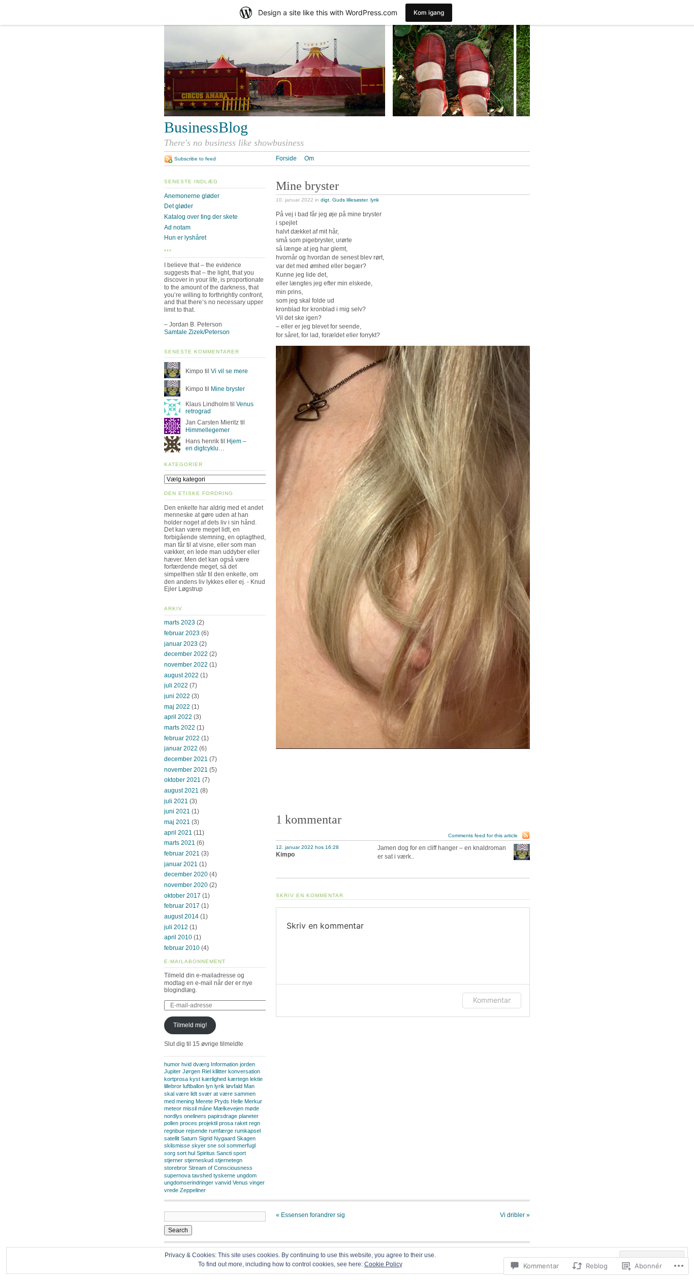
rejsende (196, 1131)
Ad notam (177, 227)
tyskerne (224, 1175)
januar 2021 (181, 864)
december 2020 (186, 874)
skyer (199, 1145)
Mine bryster (228, 388)
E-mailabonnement (195, 961)
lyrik (374, 200)
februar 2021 (182, 853)
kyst (195, 1079)
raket (241, 1123)
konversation (244, 1071)
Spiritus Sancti (214, 1153)
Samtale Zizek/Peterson (197, 332)
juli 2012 (176, 927)
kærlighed (214, 1079)
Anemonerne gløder (191, 196)
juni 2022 (177, 696)
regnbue (174, 1131)
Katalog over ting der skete (201, 216)
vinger (257, 1182)
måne (205, 1108)
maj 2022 (177, 706)
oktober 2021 (182, 779)
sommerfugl (241, 1145)
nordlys (173, 1116)
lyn (209, 1086)
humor (172, 1064)
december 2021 (186, 759)
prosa (226, 1123)
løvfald (234, 1086)
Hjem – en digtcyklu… (215, 445)
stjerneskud (198, 1160)
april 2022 (178, 716)
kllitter (219, 1071)
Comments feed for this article (483, 835)
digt (325, 200)
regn (254, 1123)
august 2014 (181, 916)
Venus (240, 1182)
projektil (208, 1123)
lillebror (172, 1086)
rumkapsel (248, 1131)
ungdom (247, 1175)
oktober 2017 (182, 895)
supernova (177, 1175)
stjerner (173, 1160)
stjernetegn (228, 1160)
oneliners (195, 1116)
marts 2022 (179, 727)
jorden (247, 1064)
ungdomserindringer (188, 1182)
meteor (172, 1108)
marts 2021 (179, 842)
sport (239, 1153)
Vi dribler (515, 1215)
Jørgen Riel (196, 1071)
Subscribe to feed (195, 158)
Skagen (246, 1138)
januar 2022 (181, 748)
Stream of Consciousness (220, 1168)
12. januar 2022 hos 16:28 (307, 847)
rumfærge (221, 1131)
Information (224, 1064)
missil (190, 1108)
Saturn (189, 1138)
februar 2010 (182, 947)
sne (211, 1145)
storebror (175, 1168)
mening (185, 1101)
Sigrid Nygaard (217, 1138)
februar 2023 (182, 633)
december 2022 (186, 654)
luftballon (193, 1086)
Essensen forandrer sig (310, 1215)
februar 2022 (182, 738)
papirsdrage (222, 1116)
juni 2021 (177, 811)
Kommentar (492, 1000)
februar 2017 (182, 905)
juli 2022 (176, 685)
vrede (171, 1190)
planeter (249, 1116)
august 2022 (181, 675)
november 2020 (186, 885)
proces (188, 1123)
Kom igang (429, 12)
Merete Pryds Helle (219, 1101)
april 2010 (178, 937)
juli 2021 (176, 801)
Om (309, 158)
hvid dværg (195, 1064)
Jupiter (172, 1071)
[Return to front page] (347, 114)
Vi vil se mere (229, 371)
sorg (169, 1153)
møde (252, 1108)
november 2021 (186, 769)
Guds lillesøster (349, 200)
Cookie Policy (383, 1264)
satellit (171, 1138)
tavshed (202, 1175)
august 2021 (181, 790)
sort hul (186, 1153)
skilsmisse (177, 1145)
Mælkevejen (228, 1108)
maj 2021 (177, 822)
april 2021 (178, 832)
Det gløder (178, 206)
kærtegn (238, 1079)
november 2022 (186, 664)
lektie (256, 1079)
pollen (171, 1123)
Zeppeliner (193, 1190)
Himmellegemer (207, 430)
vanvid (223, 1182)
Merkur (253, 1101)
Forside (286, 158)
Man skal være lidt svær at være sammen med (210, 1093)
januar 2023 (181, 643)
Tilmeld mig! (190, 1025)
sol (221, 1145)
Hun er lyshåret (185, 237)
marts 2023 (179, 622)
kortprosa (176, 1079)
